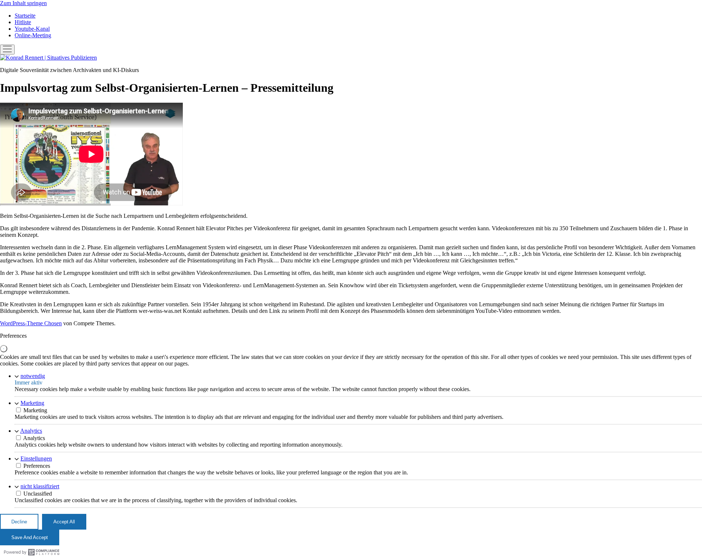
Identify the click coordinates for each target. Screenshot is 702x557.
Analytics (31, 431)
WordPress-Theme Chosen (31, 323)
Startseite (25, 15)
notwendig (32, 376)
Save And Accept (29, 537)
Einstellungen (36, 458)
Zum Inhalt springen (23, 3)
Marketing (32, 403)
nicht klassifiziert (39, 486)
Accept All (64, 521)
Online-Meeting (33, 35)
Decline (19, 521)
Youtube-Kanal (32, 29)
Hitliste (23, 22)
